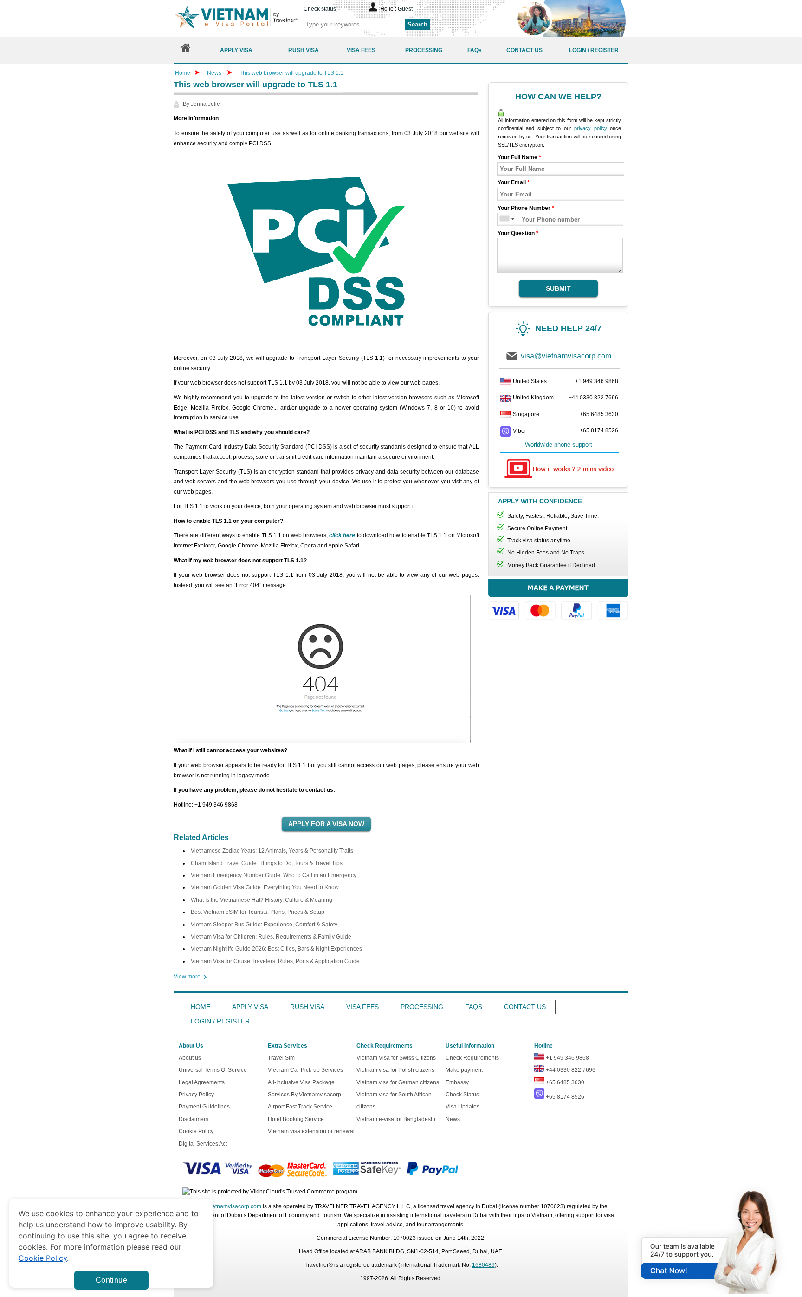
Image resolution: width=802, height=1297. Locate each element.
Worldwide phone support (558, 444)
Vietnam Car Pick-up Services (305, 1070)
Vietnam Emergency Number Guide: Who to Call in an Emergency (273, 875)
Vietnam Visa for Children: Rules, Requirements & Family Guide (271, 936)
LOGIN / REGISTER (220, 1021)
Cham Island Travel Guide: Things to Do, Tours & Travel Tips (267, 863)
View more (187, 976)
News (214, 73)
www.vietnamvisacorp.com (227, 1206)
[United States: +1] (504, 219)
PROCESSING (422, 1006)
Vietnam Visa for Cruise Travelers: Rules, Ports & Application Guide (275, 961)
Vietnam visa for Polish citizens (395, 1070)
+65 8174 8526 (599, 430)
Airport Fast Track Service (300, 1106)
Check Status (462, 1094)
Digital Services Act (203, 1144)
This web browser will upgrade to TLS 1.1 (291, 73)
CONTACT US (525, 1006)
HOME (200, 1006)
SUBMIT (558, 288)
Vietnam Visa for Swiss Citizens (396, 1058)
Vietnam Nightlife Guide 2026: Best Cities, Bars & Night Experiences (276, 948)
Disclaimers (193, 1119)
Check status (320, 9)
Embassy (457, 1082)
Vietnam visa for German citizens (397, 1082)
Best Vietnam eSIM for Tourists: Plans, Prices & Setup (257, 912)
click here (342, 535)
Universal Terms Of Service (213, 1070)
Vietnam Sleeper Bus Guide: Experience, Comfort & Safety (264, 924)
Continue (111, 1280)
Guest (405, 9)
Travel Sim (281, 1058)
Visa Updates (462, 1106)
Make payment (464, 1070)
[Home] (186, 50)
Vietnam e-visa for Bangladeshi (395, 1119)
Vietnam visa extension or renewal (311, 1131)
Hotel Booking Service (296, 1119)
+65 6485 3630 (599, 414)
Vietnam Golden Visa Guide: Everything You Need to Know (265, 887)
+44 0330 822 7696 (593, 397)
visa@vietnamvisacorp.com (566, 356)
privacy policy (590, 128)
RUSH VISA (307, 1006)
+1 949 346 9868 (596, 381)
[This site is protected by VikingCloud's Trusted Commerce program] (269, 1191)
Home (182, 73)
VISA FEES (362, 1006)
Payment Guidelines (204, 1106)
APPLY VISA (250, 1006)
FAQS (473, 1006)
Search (417, 24)
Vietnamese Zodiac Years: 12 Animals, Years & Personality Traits (272, 850)
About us (190, 1058)
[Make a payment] (558, 604)
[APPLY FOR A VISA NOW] (326, 824)
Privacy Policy (196, 1094)
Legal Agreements (202, 1082)
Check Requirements (472, 1058)
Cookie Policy (196, 1131)
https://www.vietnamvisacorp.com (236, 18)
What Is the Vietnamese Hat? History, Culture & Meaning (261, 900)
